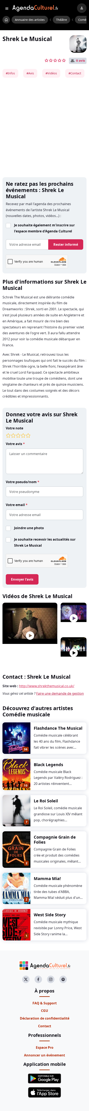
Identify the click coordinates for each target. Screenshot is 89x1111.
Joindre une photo (29, 528)
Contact (44, 1026)
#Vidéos (51, 73)
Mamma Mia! (47, 878)
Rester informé (65, 244)
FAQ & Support (44, 1003)
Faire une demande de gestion (60, 693)
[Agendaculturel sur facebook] (38, 979)
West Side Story (50, 915)
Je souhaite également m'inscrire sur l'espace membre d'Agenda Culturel (44, 228)
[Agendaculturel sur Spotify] (63, 979)
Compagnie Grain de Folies (55, 839)
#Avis (30, 73)
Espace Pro (44, 1047)
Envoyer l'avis (22, 579)
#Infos (10, 73)
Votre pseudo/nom (21, 482)
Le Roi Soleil (46, 801)
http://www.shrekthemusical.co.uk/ (46, 686)
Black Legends (48, 764)
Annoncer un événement (44, 1055)
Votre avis (14, 443)
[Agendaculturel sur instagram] (50, 979)
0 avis (80, 60)
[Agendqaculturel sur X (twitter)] (26, 979)
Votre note (14, 428)
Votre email (16, 505)
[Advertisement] (44, 127)
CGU (44, 1010)
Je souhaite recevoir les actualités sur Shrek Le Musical (45, 542)
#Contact (75, 73)
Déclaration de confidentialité (44, 1018)
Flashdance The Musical (58, 728)
